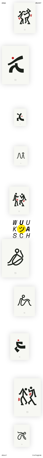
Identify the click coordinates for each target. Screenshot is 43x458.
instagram (36, 455)
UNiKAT (38, 3)
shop (4, 3)
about (4, 455)
